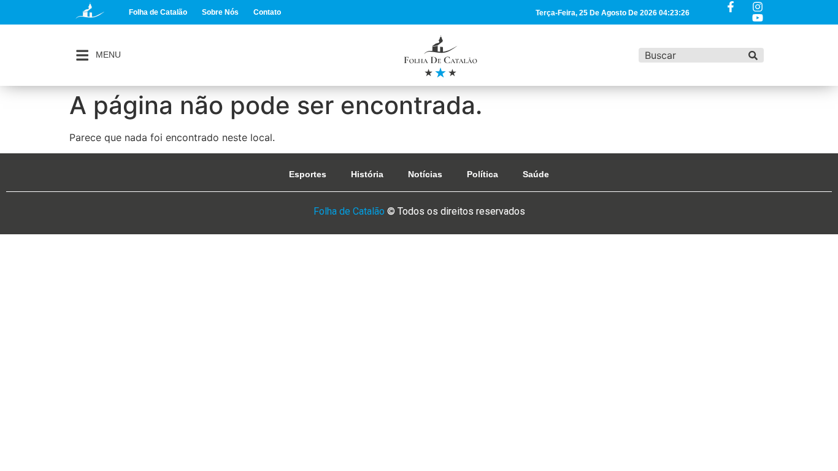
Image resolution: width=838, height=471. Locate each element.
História (367, 174)
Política (482, 174)
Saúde (536, 174)
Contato (267, 12)
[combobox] (691, 55)
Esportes (307, 174)
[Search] (753, 55)
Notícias (425, 174)
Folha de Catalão (158, 12)
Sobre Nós (220, 12)
